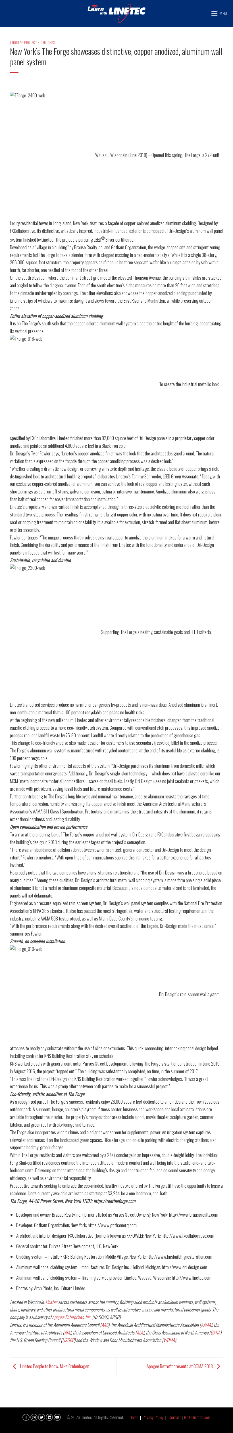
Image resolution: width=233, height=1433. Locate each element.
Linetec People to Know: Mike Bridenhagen (54, 1366)
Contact (175, 1417)
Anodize (16, 42)
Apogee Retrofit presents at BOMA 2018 (180, 1366)
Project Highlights (39, 42)
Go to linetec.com (197, 1417)
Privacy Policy (153, 1417)
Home (134, 1417)
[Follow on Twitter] (41, 1417)
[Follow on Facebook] (26, 1417)
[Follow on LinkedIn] (49, 1417)
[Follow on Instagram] (34, 1417)
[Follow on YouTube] (57, 1417)
